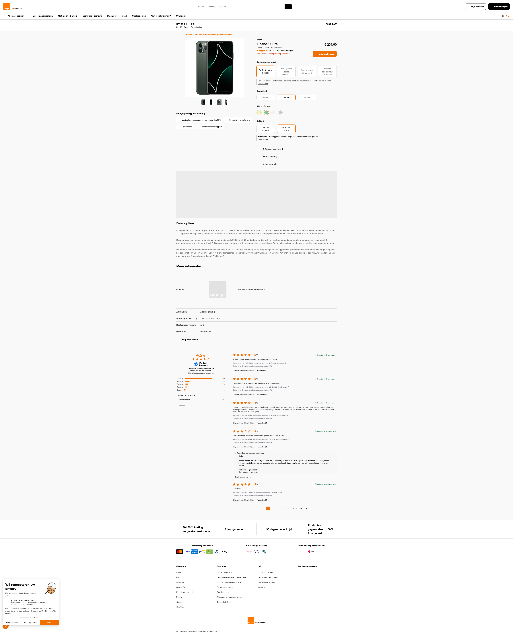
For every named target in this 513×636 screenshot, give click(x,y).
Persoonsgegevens (225, 587)
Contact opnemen (265, 572)
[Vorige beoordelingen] (263, 508)
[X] (319, 573)
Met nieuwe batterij (184, 592)
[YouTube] (326, 573)
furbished (17, 8)
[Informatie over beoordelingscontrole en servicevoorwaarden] (213, 368)
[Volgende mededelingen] (306, 508)
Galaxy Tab (181, 587)
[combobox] (240, 6)
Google (179, 602)
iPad (178, 577)
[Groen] (266, 112)
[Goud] (259, 112)
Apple (178, 572)
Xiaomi (179, 597)
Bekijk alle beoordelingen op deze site (201, 373)
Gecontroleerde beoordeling (326, 354)
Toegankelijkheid (224, 602)
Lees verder (263, 83)
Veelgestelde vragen (266, 582)
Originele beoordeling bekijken (243, 370)
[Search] (288, 6)
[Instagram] (306, 573)
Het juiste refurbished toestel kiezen (232, 577)
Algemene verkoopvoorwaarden (230, 597)
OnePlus (180, 607)
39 (301, 508)
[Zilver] (273, 112)
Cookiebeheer (223, 592)
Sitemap (261, 587)
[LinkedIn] (313, 573)
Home (177, 34)
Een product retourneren (268, 577)
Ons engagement (224, 572)
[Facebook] (300, 573)
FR (502, 15)
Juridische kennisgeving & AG (229, 582)
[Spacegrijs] (280, 112)
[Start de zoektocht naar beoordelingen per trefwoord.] (224, 406)
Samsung (180, 582)
